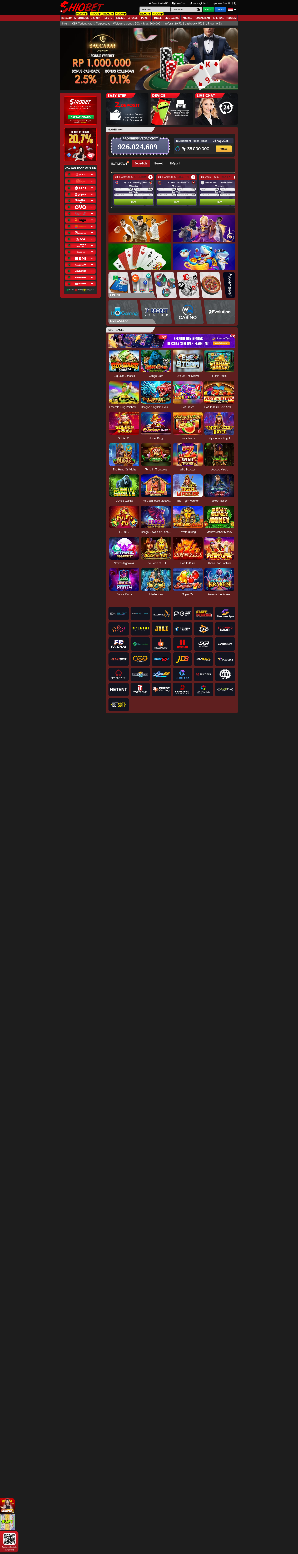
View (224, 145)
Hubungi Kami (200, 3)
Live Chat (180, 3)
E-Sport (96, 18)
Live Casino (172, 18)
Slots (108, 18)
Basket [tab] (159, 163)
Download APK (159, 3)
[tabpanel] (174, 190)
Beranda (66, 18)
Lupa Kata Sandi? (221, 3)
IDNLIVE (120, 18)
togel (158, 18)
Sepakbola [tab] (141, 163)
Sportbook (81, 18)
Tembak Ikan (202, 18)
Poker (145, 18)
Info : (65, 23)
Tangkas (186, 18)
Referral (218, 18)
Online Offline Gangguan (82, 290)
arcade (133, 18)
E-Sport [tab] (175, 163)
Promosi (231, 18)
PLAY (133, 202)
